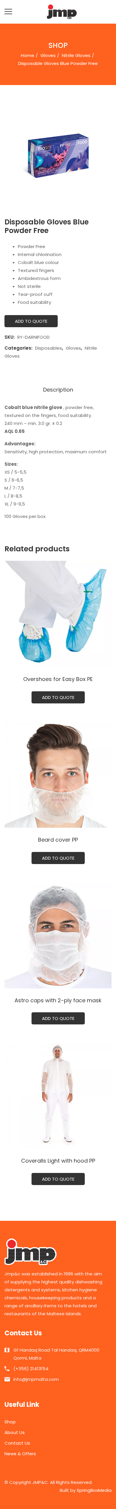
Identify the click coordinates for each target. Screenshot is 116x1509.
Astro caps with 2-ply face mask (58, 1000)
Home (27, 55)
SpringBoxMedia (94, 1490)
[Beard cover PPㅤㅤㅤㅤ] (58, 774)
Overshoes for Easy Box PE (58, 679)
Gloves (48, 55)
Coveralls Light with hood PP (58, 1160)
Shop (10, 1422)
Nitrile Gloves (76, 55)
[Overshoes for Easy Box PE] (58, 614)
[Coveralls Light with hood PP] (58, 1095)
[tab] (58, 390)
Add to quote (31, 321)
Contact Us (17, 1443)
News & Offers (20, 1454)
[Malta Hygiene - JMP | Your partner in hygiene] (62, 11)
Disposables (48, 348)
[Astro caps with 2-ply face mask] (58, 935)
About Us (14, 1432)
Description (58, 389)
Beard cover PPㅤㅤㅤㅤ (58, 839)
